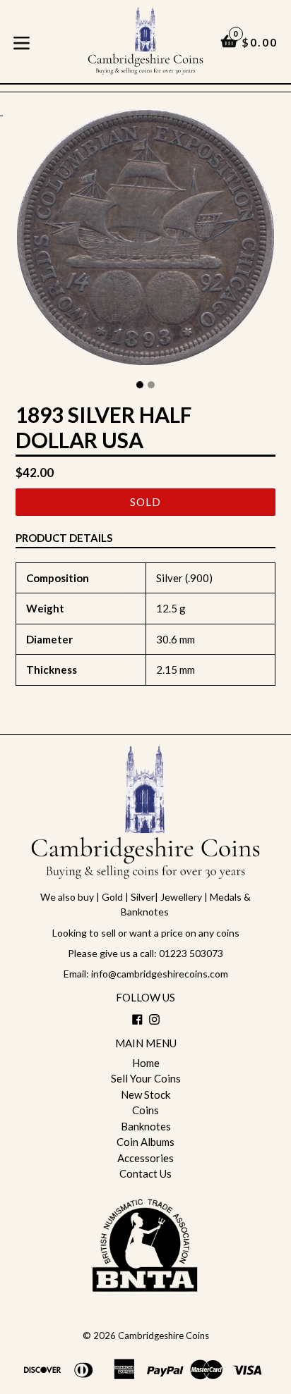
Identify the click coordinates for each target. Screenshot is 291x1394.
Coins (145, 1110)
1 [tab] (139, 384)
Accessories (145, 1158)
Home (146, 1062)
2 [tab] (151, 384)
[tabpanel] (145, 241)
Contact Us (145, 1173)
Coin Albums (145, 1141)
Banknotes (146, 1126)
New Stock (145, 1094)
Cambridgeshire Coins (163, 1335)
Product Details (64, 537)
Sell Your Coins (146, 1078)
